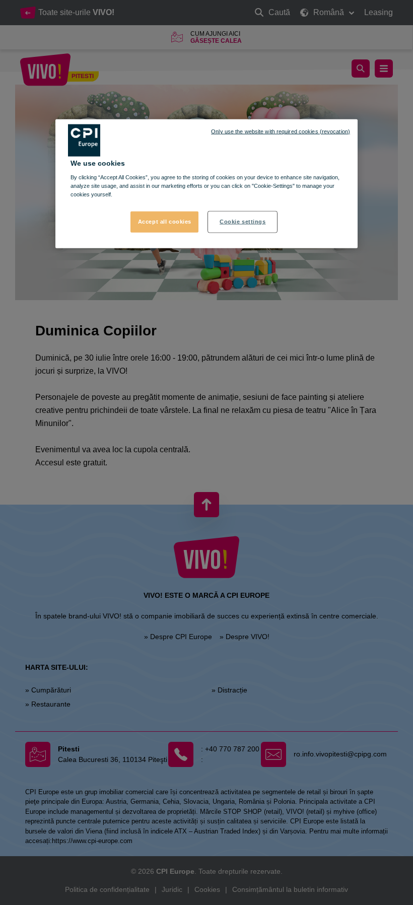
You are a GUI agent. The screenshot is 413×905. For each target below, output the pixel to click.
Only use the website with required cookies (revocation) (280, 131)
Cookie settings (243, 222)
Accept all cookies (164, 222)
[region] (206, 183)
